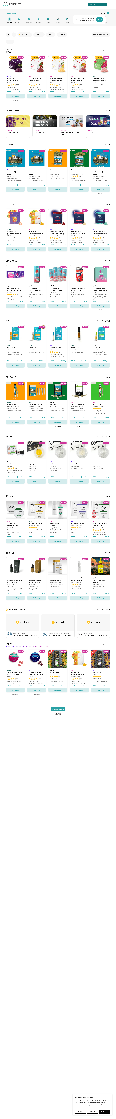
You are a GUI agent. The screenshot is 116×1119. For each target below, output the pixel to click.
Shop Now (92, 4)
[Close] (110, 1096)
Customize (81, 1111)
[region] (92, 1104)
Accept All (104, 1111)
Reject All (92, 1111)
